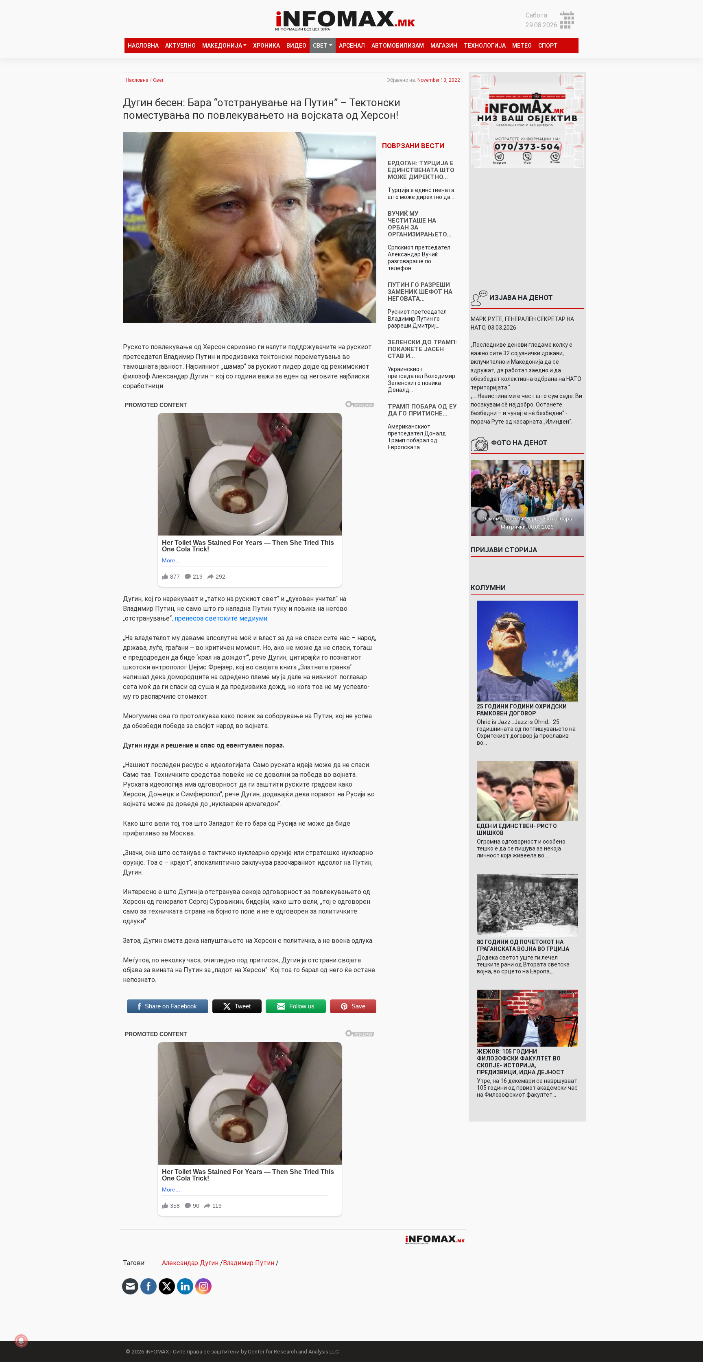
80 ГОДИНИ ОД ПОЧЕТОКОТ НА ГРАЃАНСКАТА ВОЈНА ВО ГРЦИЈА (523, 945)
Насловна (143, 45)
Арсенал (352, 45)
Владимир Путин (248, 1263)
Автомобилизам (397, 45)
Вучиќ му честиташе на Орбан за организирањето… (420, 224)
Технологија (485, 45)
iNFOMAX (157, 1351)
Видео (296, 45)
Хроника (266, 45)
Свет (320, 45)
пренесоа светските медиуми (221, 618)
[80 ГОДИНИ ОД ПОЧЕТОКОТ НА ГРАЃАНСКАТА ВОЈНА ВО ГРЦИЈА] (527, 905)
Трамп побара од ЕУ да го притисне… (422, 410)
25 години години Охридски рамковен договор (522, 710)
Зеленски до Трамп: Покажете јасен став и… (422, 349)
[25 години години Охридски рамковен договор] (527, 650)
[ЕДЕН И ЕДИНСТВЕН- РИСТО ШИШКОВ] (527, 790)
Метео (522, 45)
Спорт (548, 45)
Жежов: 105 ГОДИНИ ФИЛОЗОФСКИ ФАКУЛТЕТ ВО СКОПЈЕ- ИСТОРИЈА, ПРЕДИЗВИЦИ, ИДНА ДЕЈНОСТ (520, 1062)
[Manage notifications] (21, 1340)
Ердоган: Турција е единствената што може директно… (421, 170)
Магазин (443, 45)
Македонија (222, 45)
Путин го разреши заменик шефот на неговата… (420, 291)
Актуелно (180, 45)
